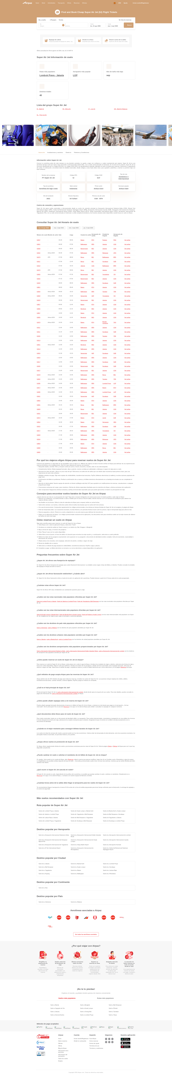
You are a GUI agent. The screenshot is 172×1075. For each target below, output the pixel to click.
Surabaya (105, 261)
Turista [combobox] (61, 20)
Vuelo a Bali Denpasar (115, 1005)
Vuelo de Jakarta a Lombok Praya (67, 601)
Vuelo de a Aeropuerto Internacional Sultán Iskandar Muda (86, 835)
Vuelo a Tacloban (114, 1011)
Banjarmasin (84, 248)
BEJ (93, 257)
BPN (93, 244)
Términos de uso (94, 1046)
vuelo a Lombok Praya (65, 639)
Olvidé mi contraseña (80, 1041)
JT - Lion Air (91, 109)
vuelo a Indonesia (42, 627)
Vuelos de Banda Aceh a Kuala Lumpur (114, 811)
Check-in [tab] (68, 152)
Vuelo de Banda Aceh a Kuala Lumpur (70, 614)
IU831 (38, 344)
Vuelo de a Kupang (44, 873)
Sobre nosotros (62, 1041)
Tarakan (104, 291)
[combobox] (50, 26)
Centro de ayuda (94, 1043)
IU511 (38, 327)
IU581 (38, 405)
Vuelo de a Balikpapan (77, 873)
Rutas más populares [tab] (105, 998)
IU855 (38, 400)
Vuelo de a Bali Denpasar (46, 867)
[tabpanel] (86, 188)
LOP (75, 75)
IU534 (38, 439)
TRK (115, 291)
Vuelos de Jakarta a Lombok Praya (49, 814)
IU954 (38, 422)
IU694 (38, 291)
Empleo (60, 1061)
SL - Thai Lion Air (42, 115)
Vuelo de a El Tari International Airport (49, 848)
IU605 (38, 452)
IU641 (38, 396)
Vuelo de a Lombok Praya (110, 863)
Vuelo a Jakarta (54, 1011)
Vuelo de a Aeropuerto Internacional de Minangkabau (82, 848)
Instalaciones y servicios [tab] (55, 152)
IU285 (38, 383)
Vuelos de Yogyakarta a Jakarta (112, 817)
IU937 (38, 240)
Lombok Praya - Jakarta (52, 75)
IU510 (38, 266)
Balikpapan (84, 244)
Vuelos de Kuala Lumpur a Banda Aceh (82, 811)
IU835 (38, 309)
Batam (82, 240)
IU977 (38, 387)
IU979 (38, 322)
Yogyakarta (105, 274)
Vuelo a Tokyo (113, 1015)
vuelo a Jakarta (41, 639)
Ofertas (115, 746)
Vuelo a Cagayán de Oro (57, 1008)
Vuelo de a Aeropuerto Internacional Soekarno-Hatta (54, 835)
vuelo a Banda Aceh (52, 639)
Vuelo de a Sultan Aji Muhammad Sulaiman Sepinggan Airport (115, 848)
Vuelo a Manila (54, 1005)
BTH (93, 240)
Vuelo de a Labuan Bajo (110, 870)
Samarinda (84, 296)
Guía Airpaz (92, 1038)
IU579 (38, 257)
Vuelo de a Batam (76, 870)
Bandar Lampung (105, 322)
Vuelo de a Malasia (76, 902)
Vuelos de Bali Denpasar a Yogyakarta (82, 817)
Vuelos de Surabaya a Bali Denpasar (81, 821)
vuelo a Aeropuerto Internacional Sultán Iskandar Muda (82, 651)
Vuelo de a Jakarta (44, 863)
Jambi (104, 418)
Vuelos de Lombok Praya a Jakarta (49, 811)
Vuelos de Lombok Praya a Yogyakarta (50, 821)
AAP (93, 296)
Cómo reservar (93, 1041)
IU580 (38, 448)
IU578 (38, 375)
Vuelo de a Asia (43, 887)
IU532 (38, 253)
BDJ (93, 248)
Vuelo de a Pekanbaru (109, 873)
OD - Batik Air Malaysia (120, 109)
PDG (115, 240)
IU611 (38, 261)
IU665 (38, 274)
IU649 (38, 283)
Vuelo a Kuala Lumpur (86, 1008)
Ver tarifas (127, 240)
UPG (115, 253)
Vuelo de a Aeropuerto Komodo (112, 844)
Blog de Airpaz (62, 1048)
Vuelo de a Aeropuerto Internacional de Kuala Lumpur (84, 840)
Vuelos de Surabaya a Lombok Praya (114, 821)
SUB (115, 261)
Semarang (105, 422)
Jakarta (104, 244)
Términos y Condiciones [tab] (81, 152)
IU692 (38, 379)
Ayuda (126, 3)
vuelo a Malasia (52, 627)
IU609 (38, 409)
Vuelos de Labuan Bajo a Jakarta (48, 817)
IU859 (38, 443)
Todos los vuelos (63, 1058)
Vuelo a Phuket (113, 1008)
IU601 (38, 244)
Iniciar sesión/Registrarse (81, 1038)
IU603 (38, 357)
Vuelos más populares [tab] (67, 998)
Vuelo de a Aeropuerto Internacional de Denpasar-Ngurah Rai (53, 840)
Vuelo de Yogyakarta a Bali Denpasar (88, 601)
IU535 (38, 336)
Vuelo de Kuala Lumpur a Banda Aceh (48, 614)
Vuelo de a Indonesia (45, 902)
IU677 (38, 430)
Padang (104, 240)
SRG (115, 422)
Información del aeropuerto (62, 1055)
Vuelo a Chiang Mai (85, 1011)
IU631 (38, 413)
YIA (114, 274)
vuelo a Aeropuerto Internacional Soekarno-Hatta (51, 651)
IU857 (38, 304)
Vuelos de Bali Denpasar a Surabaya (113, 814)
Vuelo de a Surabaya (109, 867)
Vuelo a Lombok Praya (86, 1015)
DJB (115, 418)
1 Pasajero (53, 20)
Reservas (123, 667)
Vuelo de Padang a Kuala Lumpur (91, 614)
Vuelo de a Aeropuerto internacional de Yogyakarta (53, 844)
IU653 (38, 353)
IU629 (38, 300)
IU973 (38, 418)
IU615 (38, 426)
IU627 (38, 370)
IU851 (38, 287)
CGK (115, 244)
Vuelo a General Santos (57, 1015)
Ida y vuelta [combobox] (42, 20)
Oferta (109, 746)
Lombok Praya (106, 383)
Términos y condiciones (96, 1048)
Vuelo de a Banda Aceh (77, 863)
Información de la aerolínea (63, 1051)
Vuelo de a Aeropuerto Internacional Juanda (115, 840)
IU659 (38, 296)
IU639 (38, 248)
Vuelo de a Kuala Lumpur (78, 867)
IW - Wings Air (67, 109)
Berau (82, 257)
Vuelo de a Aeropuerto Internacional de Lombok (117, 835)
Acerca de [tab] (42, 152)
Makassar (105, 253)
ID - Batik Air (40, 109)
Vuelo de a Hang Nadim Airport (80, 844)
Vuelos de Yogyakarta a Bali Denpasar (82, 814)
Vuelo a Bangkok (85, 1005)
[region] (86, 40)
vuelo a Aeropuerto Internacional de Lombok (111, 651)
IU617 (38, 362)
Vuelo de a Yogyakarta (45, 870)
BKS (93, 309)
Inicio (59, 1038)
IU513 (38, 340)
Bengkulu (83, 309)
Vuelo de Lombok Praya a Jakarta (46, 601)
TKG (115, 322)
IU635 (38, 366)
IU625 (38, 278)
